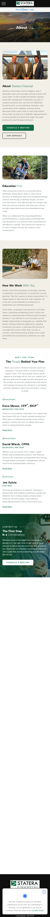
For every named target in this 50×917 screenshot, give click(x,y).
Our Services (14, 136)
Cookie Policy (38, 910)
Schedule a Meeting (18, 128)
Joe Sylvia (9, 482)
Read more (7, 430)
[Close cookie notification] (44, 892)
